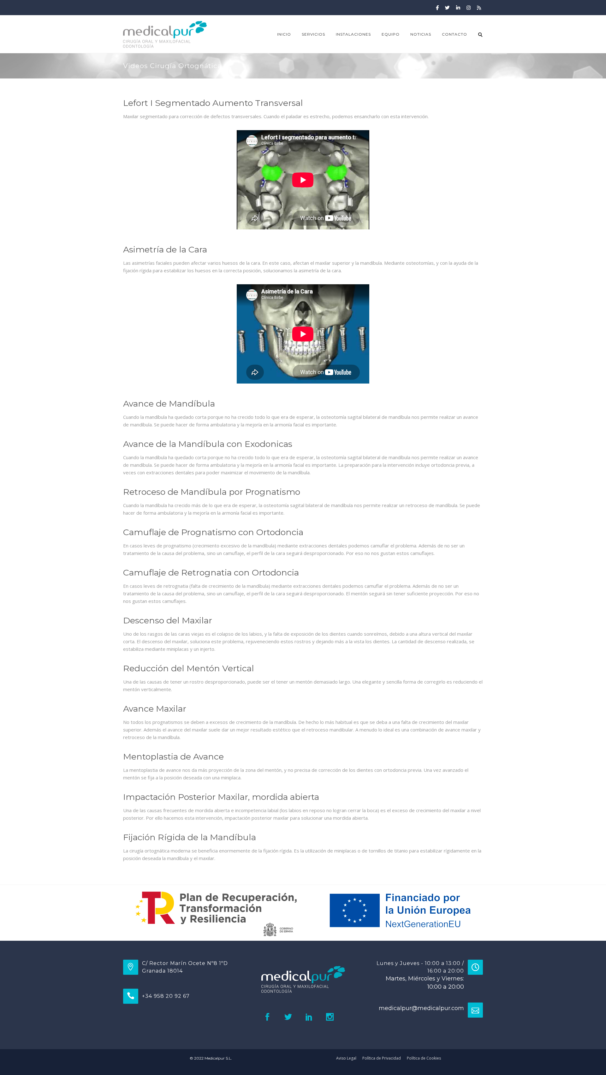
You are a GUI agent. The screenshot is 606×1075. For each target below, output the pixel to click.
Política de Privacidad (381, 1058)
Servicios (313, 34)
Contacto (454, 34)
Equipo (391, 34)
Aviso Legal (346, 1058)
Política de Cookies (424, 1058)
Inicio (284, 34)
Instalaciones (353, 34)
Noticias (420, 34)
